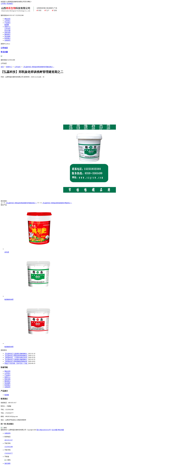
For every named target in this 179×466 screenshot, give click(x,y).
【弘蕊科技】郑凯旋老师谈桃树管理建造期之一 (21, 203)
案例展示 (7, 34)
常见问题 (7, 30)
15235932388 (8, 446)
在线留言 (7, 40)
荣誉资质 (7, 32)
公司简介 (4, 3)
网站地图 (61, 430)
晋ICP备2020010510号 (44, 430)
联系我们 (10, 3)
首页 (2, 67)
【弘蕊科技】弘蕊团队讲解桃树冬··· (16, 353)
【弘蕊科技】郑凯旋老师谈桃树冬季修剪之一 (57, 203)
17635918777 (8, 453)
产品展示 (7, 22)
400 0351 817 (8, 440)
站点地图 (55, 430)
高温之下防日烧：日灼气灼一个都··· (16, 363)
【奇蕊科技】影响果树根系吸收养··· (16, 361)
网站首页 (7, 19)
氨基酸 (6, 24)
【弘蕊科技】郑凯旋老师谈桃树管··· (16, 355)
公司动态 (7, 28)
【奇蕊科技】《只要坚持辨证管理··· (16, 357)
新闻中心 (7, 26)
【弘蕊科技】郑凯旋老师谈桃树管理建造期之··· (38, 67)
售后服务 (7, 36)
